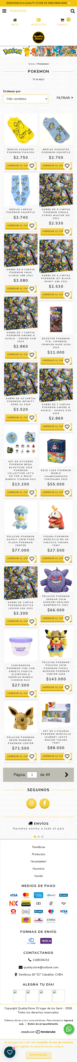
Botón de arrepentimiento (43, 1024)
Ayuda (38, 876)
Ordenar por (12, 91)
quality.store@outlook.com (41, 967)
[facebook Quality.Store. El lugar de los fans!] (44, 803)
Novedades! (38, 861)
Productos (38, 854)
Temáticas (38, 847)
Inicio (32, 63)
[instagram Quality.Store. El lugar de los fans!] (31, 803)
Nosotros (39, 869)
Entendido (39, 1054)
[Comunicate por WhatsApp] (69, 1029)
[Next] (67, 774)
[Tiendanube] (38, 1033)
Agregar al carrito (20, 621)
